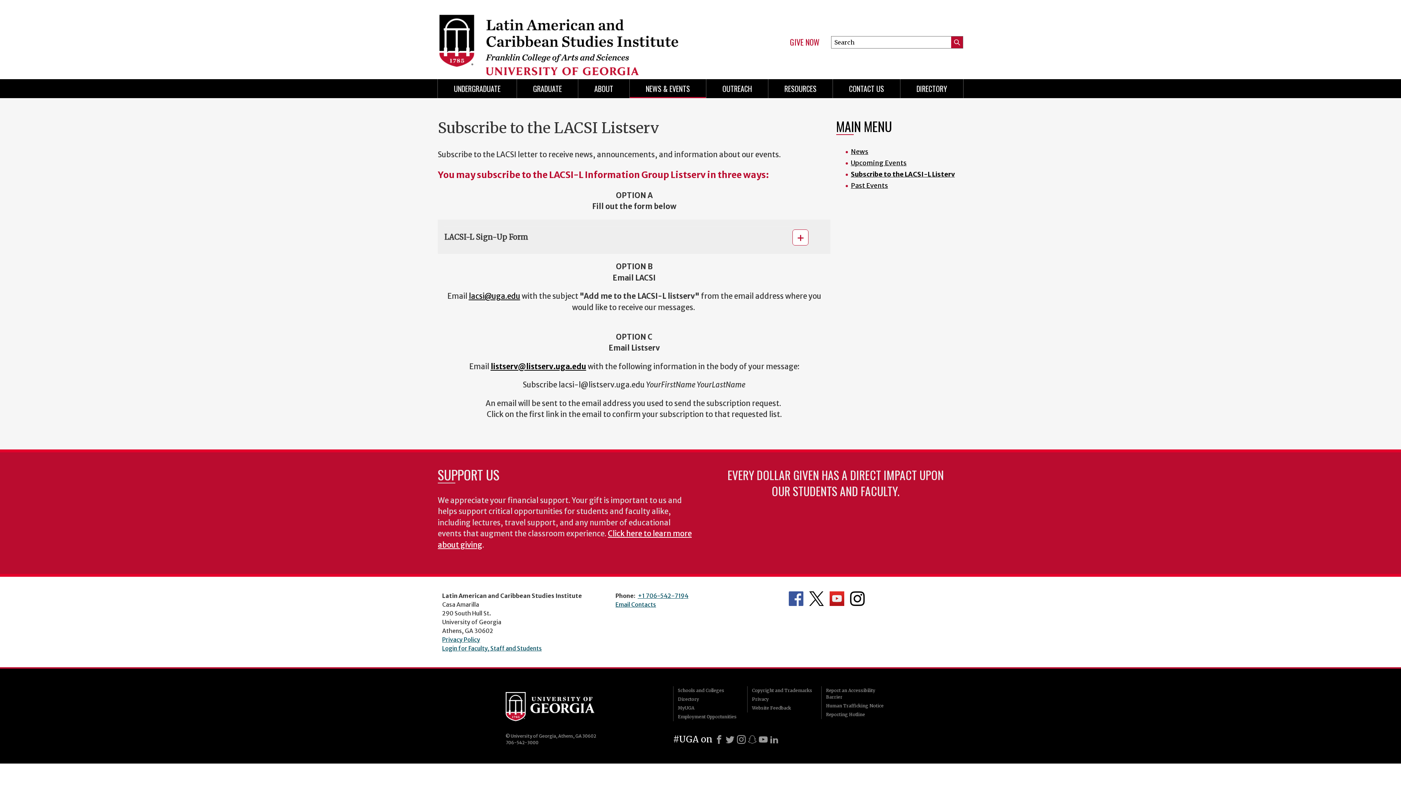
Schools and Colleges (701, 690)
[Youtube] (763, 739)
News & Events (668, 88)
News (859, 151)
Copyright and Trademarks (782, 690)
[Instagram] (741, 739)
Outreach (737, 88)
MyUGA (686, 708)
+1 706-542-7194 (663, 595)
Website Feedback (771, 708)
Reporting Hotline (845, 714)
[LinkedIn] (774, 739)
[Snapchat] (752, 739)
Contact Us (866, 88)
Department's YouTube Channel (837, 598)
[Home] (565, 36)
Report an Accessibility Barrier (850, 694)
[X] (730, 739)
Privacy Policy (461, 639)
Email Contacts (635, 604)
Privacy (760, 699)
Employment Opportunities (707, 716)
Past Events (869, 185)
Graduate (547, 88)
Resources (800, 88)
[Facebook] (719, 739)
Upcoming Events (879, 163)
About (603, 88)
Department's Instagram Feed (857, 598)
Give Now (804, 42)
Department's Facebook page (796, 598)
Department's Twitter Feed (816, 598)
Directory (931, 88)
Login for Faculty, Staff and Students (492, 648)
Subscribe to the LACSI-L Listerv (903, 174)
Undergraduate (477, 88)
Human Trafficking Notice (855, 705)
